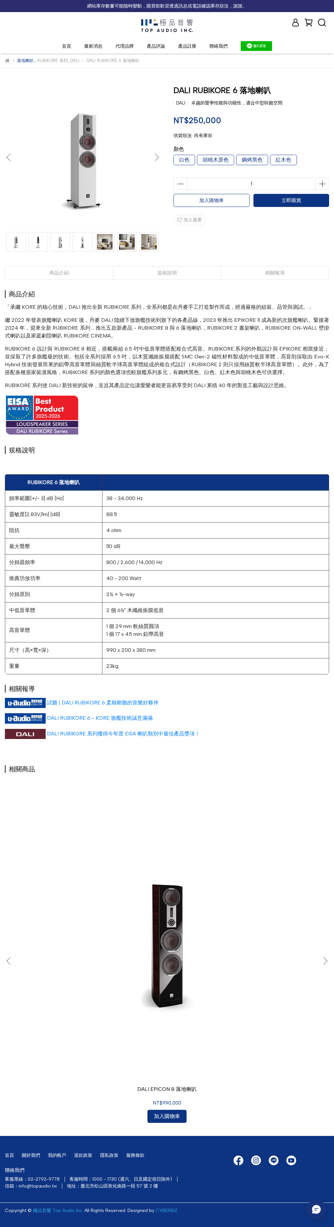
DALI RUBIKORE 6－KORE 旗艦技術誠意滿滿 (100, 718)
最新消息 (93, 46)
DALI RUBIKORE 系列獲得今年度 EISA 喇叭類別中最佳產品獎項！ (123, 733)
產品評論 (156, 46)
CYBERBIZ (166, 1210)
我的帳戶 (57, 1155)
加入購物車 (211, 200)
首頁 (66, 46)
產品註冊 (187, 46)
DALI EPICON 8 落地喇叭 (167, 1089)
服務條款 (135, 1155)
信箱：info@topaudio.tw (31, 1186)
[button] (156, 157)
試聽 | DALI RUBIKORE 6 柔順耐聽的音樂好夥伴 (103, 703)
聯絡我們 (218, 46)
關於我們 (31, 1155)
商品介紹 (59, 273)
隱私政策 (109, 1155)
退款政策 (83, 1155)
